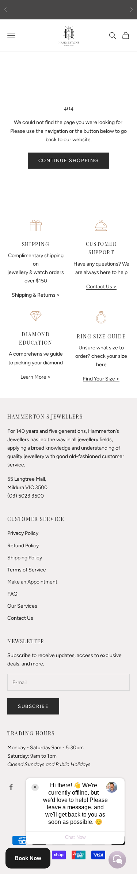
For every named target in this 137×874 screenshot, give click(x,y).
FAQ (12, 594)
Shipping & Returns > (36, 295)
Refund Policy (23, 546)
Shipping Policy (24, 558)
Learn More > (35, 377)
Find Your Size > (101, 379)
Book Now (28, 858)
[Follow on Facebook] (11, 787)
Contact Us (20, 618)
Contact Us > (101, 287)
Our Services (22, 606)
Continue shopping (68, 160)
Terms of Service (26, 570)
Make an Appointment (32, 582)
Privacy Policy (22, 533)
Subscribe (33, 706)
